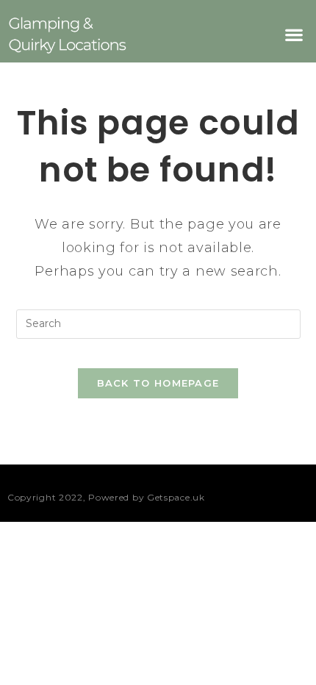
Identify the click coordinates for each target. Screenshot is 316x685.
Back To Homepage (158, 383)
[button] (294, 35)
